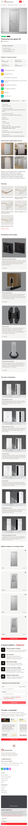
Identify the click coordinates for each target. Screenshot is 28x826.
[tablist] (14, 101)
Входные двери (4, 775)
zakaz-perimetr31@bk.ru (7, 761)
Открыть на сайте (6, 730)
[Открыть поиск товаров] (23, 2)
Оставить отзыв (14, 739)
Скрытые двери (4, 778)
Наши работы (4, 792)
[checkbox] (2, 697)
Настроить (4, 818)
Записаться (14, 702)
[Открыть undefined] (2, 769)
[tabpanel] (14, 120)
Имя (3, 686)
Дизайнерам (4, 790)
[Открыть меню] (2, 2)
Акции (2, 789)
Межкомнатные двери (6, 776)
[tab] (5, 101)
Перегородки (4, 780)
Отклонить (4, 821)
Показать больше (5, 228)
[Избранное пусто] (26, 2)
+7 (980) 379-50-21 (6, 759)
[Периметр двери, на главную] (8, 2)
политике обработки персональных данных (12, 815)
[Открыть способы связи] (20, 2)
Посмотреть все (14, 638)
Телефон (4, 691)
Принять (3, 823)
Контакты (3, 787)
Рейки (2, 782)
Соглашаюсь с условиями (12, 698)
